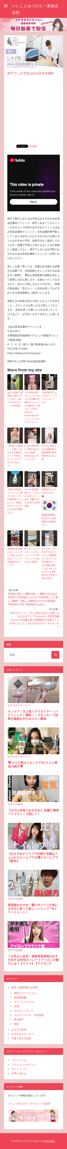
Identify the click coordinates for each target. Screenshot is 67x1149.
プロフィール (18, 1060)
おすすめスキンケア (22, 1034)
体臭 (16, 1024)
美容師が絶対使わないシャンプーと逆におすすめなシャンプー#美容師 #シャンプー (15, 557)
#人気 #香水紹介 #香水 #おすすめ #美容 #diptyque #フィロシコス (31, 452)
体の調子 (19, 1019)
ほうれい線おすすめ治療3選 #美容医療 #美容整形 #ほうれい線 (49, 452)
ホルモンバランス (24, 1010)
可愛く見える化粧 (21, 1038)
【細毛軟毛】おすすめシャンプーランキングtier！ (49, 397)
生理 (16, 1006)
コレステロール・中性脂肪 (29, 1015)
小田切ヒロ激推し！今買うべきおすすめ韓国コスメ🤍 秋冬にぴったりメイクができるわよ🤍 (15, 455)
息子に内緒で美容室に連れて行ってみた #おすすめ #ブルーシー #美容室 (15, 399)
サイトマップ (18, 1069)
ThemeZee (49, 1141)
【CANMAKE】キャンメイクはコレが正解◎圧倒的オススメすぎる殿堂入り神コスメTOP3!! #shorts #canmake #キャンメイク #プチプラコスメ (32, 407)
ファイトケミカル (24, 1002)
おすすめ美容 (18, 1029)
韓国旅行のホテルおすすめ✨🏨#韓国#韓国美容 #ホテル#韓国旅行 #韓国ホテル (49, 507)
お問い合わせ (18, 1073)
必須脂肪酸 (20, 997)
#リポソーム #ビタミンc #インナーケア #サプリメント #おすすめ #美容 (32, 555)
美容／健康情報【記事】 (25, 987)
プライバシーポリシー (23, 1064)
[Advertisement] (33, 109)
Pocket (33, 146)
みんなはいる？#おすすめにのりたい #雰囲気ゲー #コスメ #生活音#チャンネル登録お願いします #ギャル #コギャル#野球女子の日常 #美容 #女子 (49, 563)
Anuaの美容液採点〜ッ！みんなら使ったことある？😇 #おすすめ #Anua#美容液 (32, 497)
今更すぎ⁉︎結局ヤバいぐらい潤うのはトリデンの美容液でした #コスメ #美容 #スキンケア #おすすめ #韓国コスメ (15, 501)
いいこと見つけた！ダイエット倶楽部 (29, 1103)
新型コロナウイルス (25, 993)
